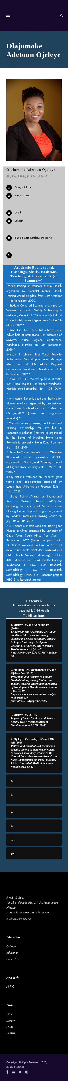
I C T (9, 1014)
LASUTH (11, 1033)
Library (10, 1021)
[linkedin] (13, 1072)
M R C (10, 987)
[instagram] (26, 1072)
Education (12, 953)
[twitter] (20, 1072)
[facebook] (7, 1072)
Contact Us (12, 959)
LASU (9, 1027)
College (11, 946)
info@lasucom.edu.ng (18, 919)
